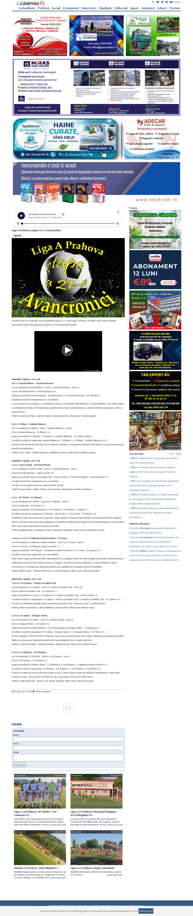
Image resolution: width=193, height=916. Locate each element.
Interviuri (89, 8)
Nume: (16, 735)
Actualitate (27, 8)
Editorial (121, 8)
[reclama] (40, 55)
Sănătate (105, 8)
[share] (13, 724)
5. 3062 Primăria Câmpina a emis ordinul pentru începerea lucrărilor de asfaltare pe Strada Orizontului (154, 512)
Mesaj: (16, 752)
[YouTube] (158, 2)
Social (56, 8)
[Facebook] (162, 2)
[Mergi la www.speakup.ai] (118, 211)
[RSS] (167, 2)
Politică (43, 8)
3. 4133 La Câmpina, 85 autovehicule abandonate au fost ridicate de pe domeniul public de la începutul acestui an (154, 485)
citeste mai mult (58, 824)
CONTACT (176, 2)
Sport (134, 8)
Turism (174, 8)
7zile (171, 453)
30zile (178, 453)
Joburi (162, 8)
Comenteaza (20, 765)
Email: (16, 743)
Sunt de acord (146, 911)
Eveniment (71, 8)
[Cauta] (153, 2)
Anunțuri (148, 8)
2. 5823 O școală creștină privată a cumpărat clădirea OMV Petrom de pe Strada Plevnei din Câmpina (152, 472)
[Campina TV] (96, 3)
